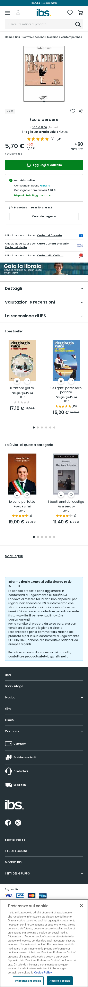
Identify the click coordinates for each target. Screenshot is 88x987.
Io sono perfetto (22, 502)
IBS (20, 153)
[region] (44, 943)
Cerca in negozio (44, 216)
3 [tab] (42, 428)
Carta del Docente (49, 235)
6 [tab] (54, 428)
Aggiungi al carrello (47, 165)
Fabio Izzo (39, 127)
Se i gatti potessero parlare (66, 390)
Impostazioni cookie (28, 980)
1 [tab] (44, 101)
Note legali (14, 556)
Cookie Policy (43, 972)
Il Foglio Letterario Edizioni (41, 132)
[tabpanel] (44, 74)
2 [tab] (38, 428)
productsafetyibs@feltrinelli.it (47, 656)
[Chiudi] (81, 905)
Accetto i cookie (60, 980)
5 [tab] (50, 428)
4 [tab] (46, 428)
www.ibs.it (23, 615)
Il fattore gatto (22, 388)
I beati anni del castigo (66, 502)
